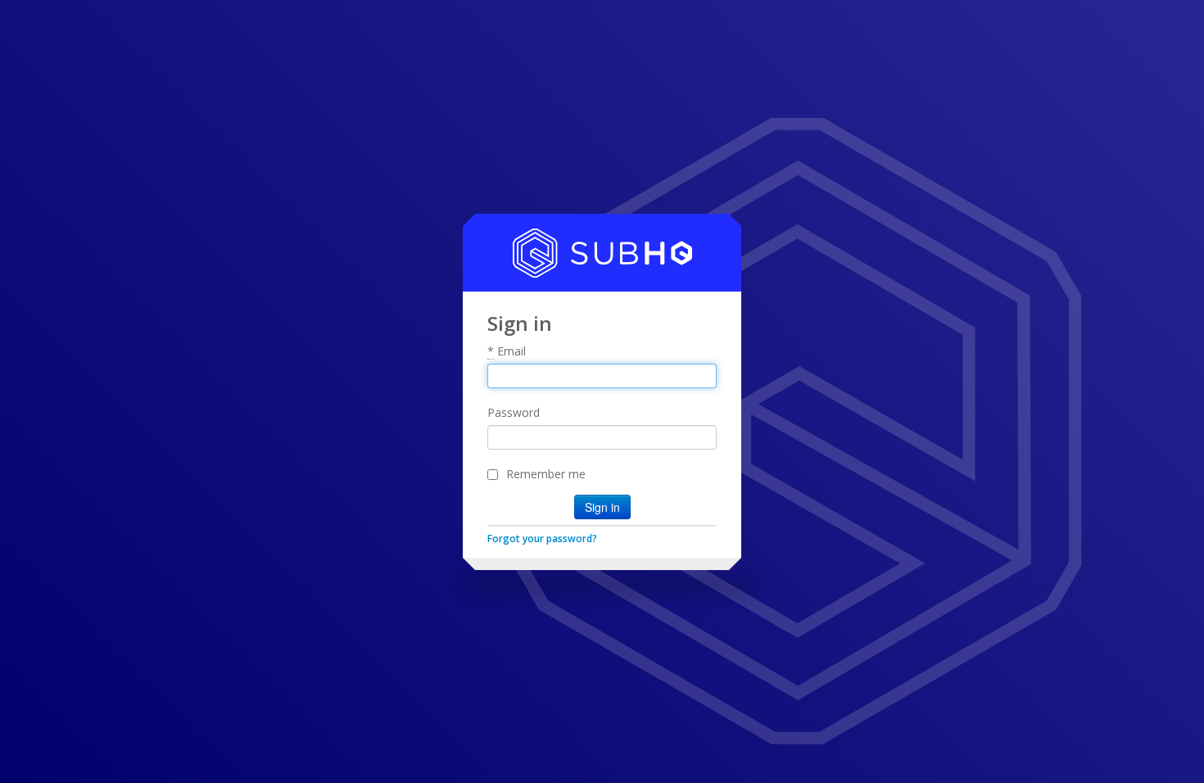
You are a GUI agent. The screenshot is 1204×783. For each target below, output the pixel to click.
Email (506, 351)
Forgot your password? (542, 538)
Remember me (546, 474)
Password (513, 412)
